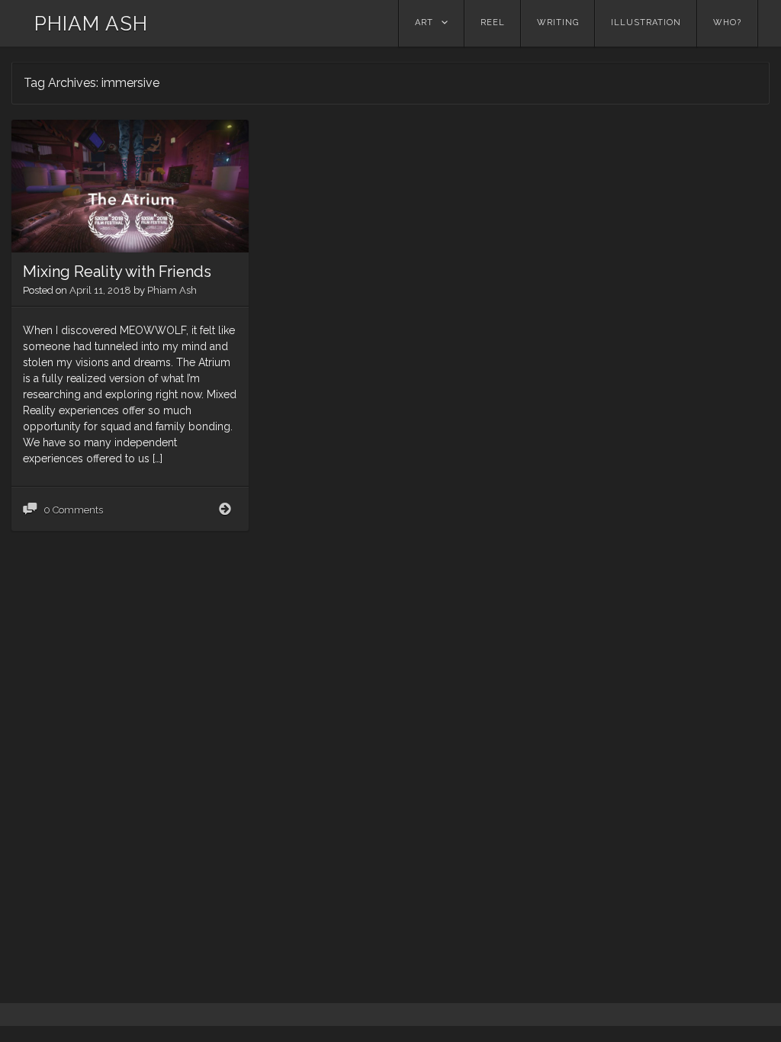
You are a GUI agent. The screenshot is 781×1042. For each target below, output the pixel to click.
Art (424, 22)
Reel (492, 22)
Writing (558, 22)
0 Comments (73, 510)
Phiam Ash (172, 290)
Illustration (646, 22)
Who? (727, 22)
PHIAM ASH (91, 23)
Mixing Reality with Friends (117, 271)
